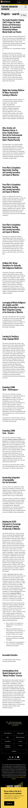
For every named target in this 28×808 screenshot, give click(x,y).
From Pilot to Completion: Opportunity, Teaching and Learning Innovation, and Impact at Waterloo (11, 171)
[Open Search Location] (26, 2)
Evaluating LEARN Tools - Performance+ (10, 388)
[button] (20, 2)
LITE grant (10, 574)
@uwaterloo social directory (14, 759)
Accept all (9, 803)
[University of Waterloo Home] (5, 2)
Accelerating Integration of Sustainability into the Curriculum (11, 480)
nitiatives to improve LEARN (15, 439)
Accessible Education (9, 655)
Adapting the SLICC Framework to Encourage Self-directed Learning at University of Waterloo (11, 525)
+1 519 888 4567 (15, 725)
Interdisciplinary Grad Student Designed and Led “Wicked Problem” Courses (12, 673)
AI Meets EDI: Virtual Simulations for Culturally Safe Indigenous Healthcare (12, 265)
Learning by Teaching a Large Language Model (10, 337)
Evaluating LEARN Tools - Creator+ (8, 431)
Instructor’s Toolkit (15, 593)
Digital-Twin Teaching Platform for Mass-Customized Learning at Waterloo (13, 92)
